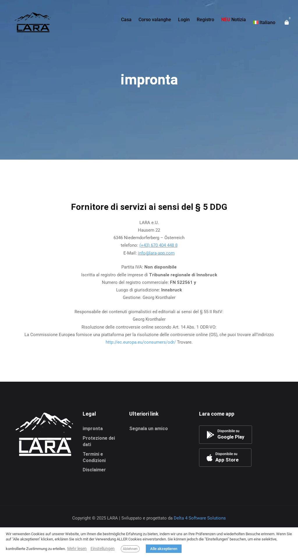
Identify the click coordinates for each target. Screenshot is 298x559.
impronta (93, 428)
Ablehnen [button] (130, 549)
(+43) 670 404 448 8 (158, 245)
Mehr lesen (77, 548)
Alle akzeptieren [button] (163, 549)
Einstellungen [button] (103, 548)
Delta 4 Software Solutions (200, 518)
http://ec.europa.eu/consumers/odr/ (141, 342)
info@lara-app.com (156, 253)
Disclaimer (94, 470)
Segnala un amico (148, 428)
